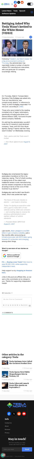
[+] (26, 305)
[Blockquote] (17, 305)
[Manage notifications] (4, 454)
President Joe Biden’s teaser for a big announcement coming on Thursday (17, 61)
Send (27, 449)
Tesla (15, 11)
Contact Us (8, 423)
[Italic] (6, 305)
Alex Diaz (6, 368)
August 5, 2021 (9, 224)
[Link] (22, 305)
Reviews (7, 429)
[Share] (30, 37)
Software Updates (9, 13)
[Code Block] (19, 305)
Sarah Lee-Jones (8, 379)
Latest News (6, 11)
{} (24, 305)
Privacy (7, 433)
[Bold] (4, 305)
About (6, 426)
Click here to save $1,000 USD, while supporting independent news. (17, 264)
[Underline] (8, 305)
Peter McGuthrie (8, 37)
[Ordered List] (13, 305)
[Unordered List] (15, 305)
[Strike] (10, 305)
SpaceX (22, 11)
